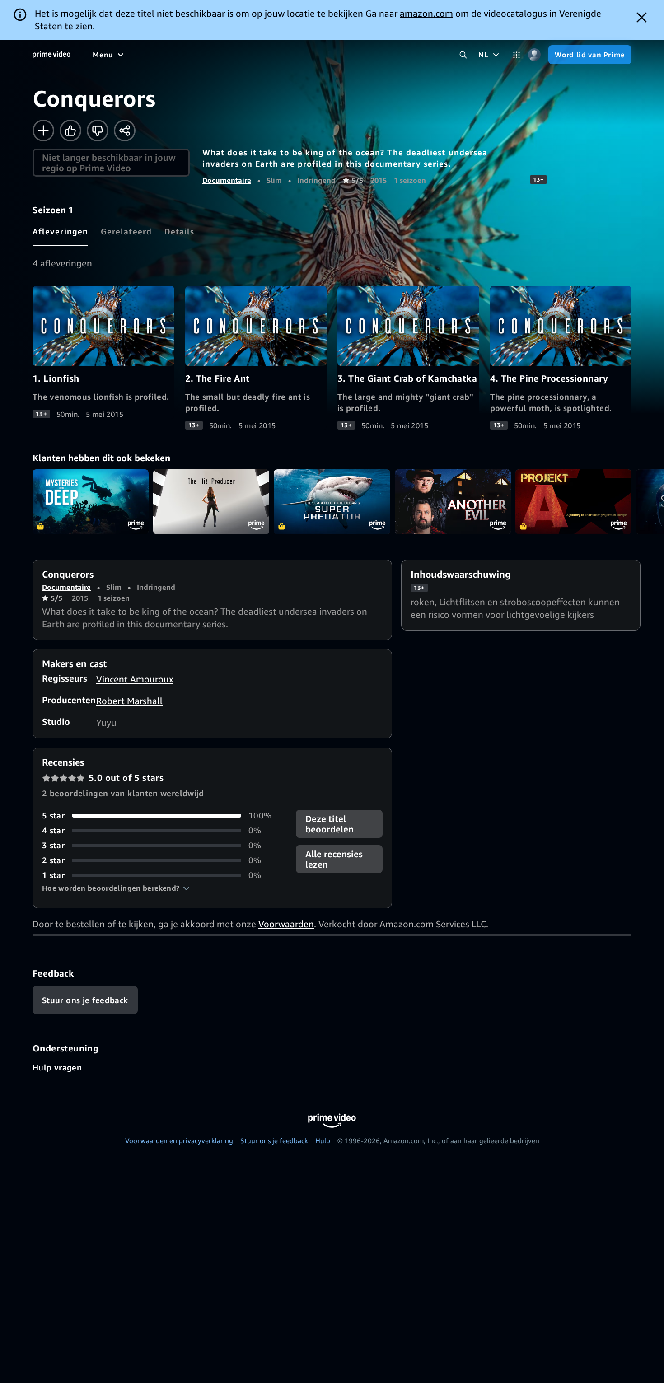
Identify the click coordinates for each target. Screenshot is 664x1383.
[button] (116, 888)
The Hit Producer (211, 502)
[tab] (60, 231)
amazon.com (426, 13)
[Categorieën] (516, 55)
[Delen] (125, 130)
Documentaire (226, 180)
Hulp (322, 1140)
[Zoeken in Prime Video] (463, 55)
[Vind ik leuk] (70, 130)
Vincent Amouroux (134, 679)
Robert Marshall (129, 701)
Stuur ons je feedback (274, 1140)
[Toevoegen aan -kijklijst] (43, 130)
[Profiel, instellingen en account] (534, 55)
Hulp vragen (57, 1067)
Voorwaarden (286, 924)
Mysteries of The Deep (91, 502)
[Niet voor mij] (97, 130)
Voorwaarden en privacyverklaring (179, 1140)
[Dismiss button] (641, 17)
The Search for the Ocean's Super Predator (332, 502)
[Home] (51, 54)
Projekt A (573, 502)
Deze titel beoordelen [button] (329, 823)
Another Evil (453, 502)
